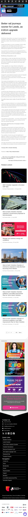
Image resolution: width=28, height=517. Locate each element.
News (8, 151)
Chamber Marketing (13, 147)
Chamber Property (7, 456)
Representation (6, 470)
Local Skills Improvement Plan (10, 478)
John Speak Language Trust (9, 451)
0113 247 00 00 (7, 421)
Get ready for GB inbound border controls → (17, 160)
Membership (6, 465)
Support (5, 473)
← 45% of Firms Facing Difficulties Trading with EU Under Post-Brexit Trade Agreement (13, 157)
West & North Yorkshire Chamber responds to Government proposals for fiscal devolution (14, 213)
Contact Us (5, 461)
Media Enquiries (7, 428)
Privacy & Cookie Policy (7, 495)
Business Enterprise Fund (9, 449)
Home (4, 463)
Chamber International (8, 446)
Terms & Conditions (17, 495)
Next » (20, 332)
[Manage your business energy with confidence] (14, 229)
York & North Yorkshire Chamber (10, 444)
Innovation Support (7, 480)
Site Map (23, 495)
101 (16, 332)
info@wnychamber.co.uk (9, 426)
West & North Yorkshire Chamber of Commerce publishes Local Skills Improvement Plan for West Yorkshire (13, 320)
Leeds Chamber (6, 442)
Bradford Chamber (7, 439)
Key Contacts (7, 430)
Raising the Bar (6, 454)
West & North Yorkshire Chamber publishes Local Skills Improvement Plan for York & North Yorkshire (13, 293)
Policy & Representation (14, 151)
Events (4, 468)
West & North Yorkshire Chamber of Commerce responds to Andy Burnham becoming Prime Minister (14, 266)
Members (5, 475)
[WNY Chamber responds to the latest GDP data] (14, 175)
